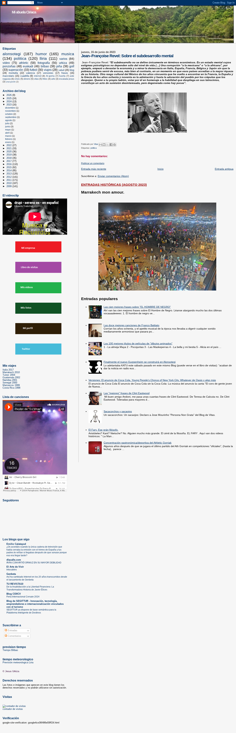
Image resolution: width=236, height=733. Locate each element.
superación (15, 69)
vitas (36, 79)
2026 (9, 95)
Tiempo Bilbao (10, 650)
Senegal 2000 (10, 382)
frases (64, 73)
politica (94, 148)
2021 (9, 148)
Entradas (12, 630)
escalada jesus (66, 79)
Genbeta (11, 574)
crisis (17, 79)
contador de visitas (13, 709)
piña (59, 66)
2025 (9, 98)
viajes (48, 69)
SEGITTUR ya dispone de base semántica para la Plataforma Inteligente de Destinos (31, 611)
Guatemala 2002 (11, 377)
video (6, 62)
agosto (9, 120)
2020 (9, 151)
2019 (9, 154)
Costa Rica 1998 (11, 388)
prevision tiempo (14, 647)
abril (7, 133)
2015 (9, 167)
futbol (33, 69)
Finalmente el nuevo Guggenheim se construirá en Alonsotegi (140, 361)
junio (8, 126)
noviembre (10, 111)
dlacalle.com (13, 560)
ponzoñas (9, 66)
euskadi (28, 66)
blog (72, 70)
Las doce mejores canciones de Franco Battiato (131, 325)
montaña (13, 73)
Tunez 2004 (9, 375)
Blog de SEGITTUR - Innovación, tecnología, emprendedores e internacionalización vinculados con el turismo (35, 604)
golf (71, 66)
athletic (23, 62)
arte (53, 79)
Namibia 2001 (10, 380)
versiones (48, 73)
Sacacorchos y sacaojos (118, 411)
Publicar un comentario (92, 163)
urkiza (63, 62)
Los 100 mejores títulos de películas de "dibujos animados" (138, 343)
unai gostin (10, 82)
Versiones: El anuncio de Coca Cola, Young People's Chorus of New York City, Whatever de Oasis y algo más (152, 380)
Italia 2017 (8, 370)
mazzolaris (8, 76)
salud (61, 70)
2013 (9, 173)
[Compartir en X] (107, 144)
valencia (30, 73)
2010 (9, 183)
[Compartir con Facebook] (111, 144)
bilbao (45, 66)
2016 (9, 164)
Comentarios (14, 636)
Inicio (160, 168)
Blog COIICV (13, 594)
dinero (27, 79)
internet (37, 76)
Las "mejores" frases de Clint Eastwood (127, 393)
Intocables (11, 569)
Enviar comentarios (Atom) (113, 176)
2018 (9, 158)
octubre (9, 114)
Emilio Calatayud (16, 544)
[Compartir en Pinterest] (114, 144)
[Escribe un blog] (104, 144)
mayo (8, 129)
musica (67, 54)
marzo (8, 136)
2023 (9, 104)
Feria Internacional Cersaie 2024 (22, 596)
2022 (9, 145)
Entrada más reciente (93, 168)
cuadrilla (24, 76)
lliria (43, 58)
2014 (9, 170)
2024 (9, 101)
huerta (62, 76)
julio (7, 123)
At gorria (50, 76)
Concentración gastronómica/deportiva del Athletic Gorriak (137, 442)
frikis (45, 79)
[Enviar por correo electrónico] (100, 144)
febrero (9, 139)
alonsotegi (12, 54)
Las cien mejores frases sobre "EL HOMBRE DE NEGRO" (137, 306)
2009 (9, 186)
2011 (9, 180)
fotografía (44, 62)
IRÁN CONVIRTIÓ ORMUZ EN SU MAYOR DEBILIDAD (33, 562)
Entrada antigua (224, 168)
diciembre (10, 108)
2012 (9, 177)
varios (63, 58)
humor (41, 54)
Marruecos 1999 (11, 385)
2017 (9, 161)
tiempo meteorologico (18, 659)
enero (8, 142)
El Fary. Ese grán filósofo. (103, 429)
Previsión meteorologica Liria (18, 662)
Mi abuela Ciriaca (24, 12)
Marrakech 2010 (11, 372)
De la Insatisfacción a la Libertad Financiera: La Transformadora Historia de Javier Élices (30, 588)
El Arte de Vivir (15, 567)
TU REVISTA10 (14, 584)
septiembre (11, 117)
